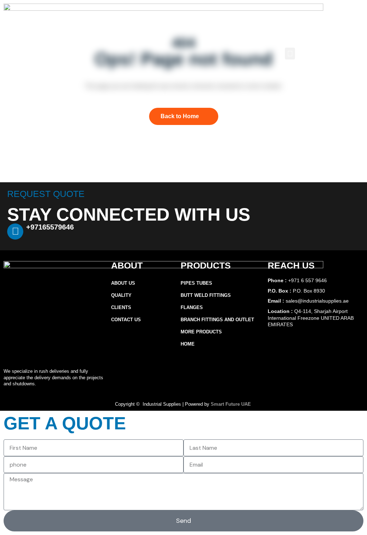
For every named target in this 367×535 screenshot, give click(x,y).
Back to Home (180, 116)
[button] (290, 53)
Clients (121, 307)
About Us (123, 283)
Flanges (192, 307)
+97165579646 (50, 227)
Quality (121, 295)
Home (188, 344)
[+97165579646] (15, 231)
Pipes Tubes (196, 283)
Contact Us (126, 319)
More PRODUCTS (201, 331)
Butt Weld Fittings (206, 295)
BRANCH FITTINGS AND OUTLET (217, 319)
